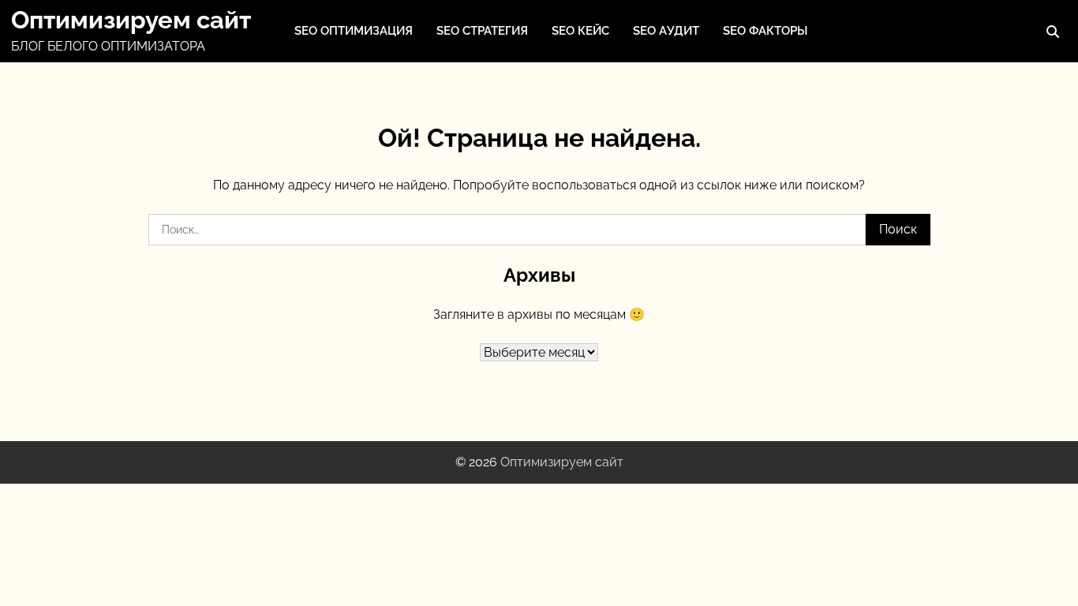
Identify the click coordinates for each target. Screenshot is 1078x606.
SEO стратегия (482, 31)
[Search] (1053, 31)
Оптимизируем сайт (131, 20)
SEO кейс (580, 31)
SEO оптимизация (353, 31)
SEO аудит (666, 31)
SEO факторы (765, 31)
